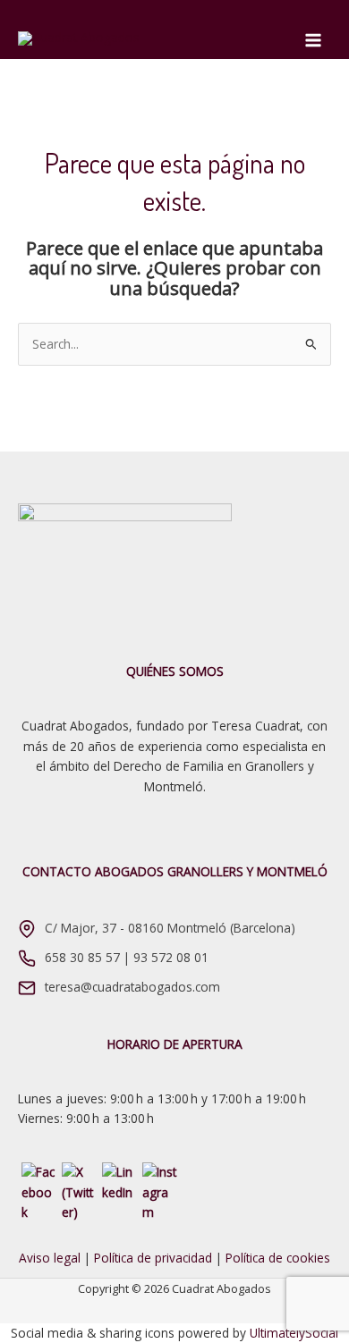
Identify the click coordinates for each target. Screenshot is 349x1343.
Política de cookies (278, 1257)
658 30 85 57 (82, 957)
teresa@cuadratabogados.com (132, 986)
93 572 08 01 (171, 957)
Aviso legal (50, 1257)
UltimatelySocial (294, 1332)
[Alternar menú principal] (313, 40)
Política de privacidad (153, 1257)
